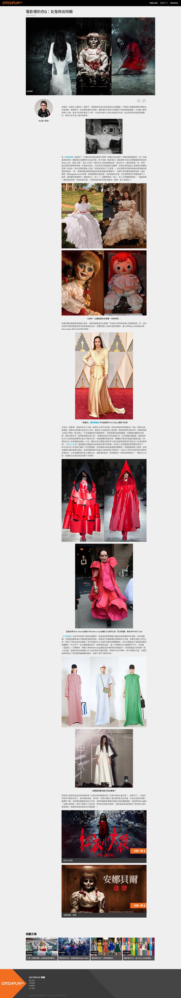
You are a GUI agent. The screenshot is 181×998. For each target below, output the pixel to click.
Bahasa (174, 3)
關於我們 (32, 980)
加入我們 (32, 988)
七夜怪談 (67, 636)
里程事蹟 (32, 983)
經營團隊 (32, 986)
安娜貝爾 (69, 157)
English (154, 3)
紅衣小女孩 (71, 444)
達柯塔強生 (94, 422)
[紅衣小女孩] (104, 836)
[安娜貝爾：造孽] (104, 891)
